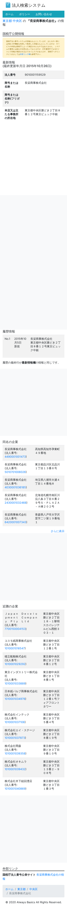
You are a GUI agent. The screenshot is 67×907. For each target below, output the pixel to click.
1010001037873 (15, 737)
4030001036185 (15, 487)
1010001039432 (15, 769)
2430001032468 (15, 502)
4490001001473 (15, 456)
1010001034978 (15, 699)
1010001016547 (15, 648)
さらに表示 (57, 531)
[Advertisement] (33, 228)
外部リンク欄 (25, 54)
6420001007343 (15, 522)
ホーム (9, 889)
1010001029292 (15, 664)
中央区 (17, 21)
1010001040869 (15, 788)
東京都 (7, 21)
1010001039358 (15, 753)
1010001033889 (15, 683)
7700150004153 (15, 629)
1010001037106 (15, 722)
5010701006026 (15, 472)
